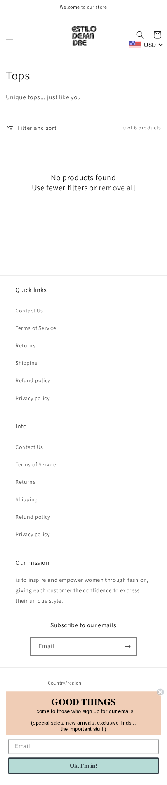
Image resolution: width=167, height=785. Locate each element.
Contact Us (29, 310)
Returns (25, 345)
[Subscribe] (127, 646)
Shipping (27, 362)
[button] (9, 36)
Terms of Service (36, 327)
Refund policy (33, 380)
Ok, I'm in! (83, 766)
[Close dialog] (160, 692)
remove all (117, 188)
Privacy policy (32, 398)
